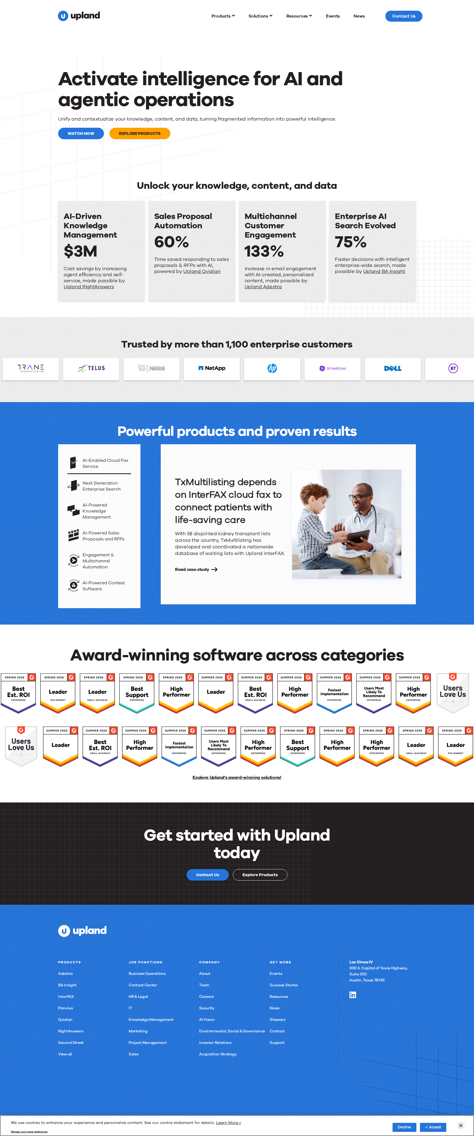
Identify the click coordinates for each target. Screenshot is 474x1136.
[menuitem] (223, 16)
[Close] (461, 1125)
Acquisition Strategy (217, 1054)
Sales (134, 1054)
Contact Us (207, 875)
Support (277, 1042)
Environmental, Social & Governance (232, 1031)
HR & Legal (138, 996)
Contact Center (143, 985)
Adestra (65, 973)
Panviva (65, 1008)
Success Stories (284, 985)
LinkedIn (352, 995)
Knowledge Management (151, 1019)
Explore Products (140, 133)
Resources (279, 996)
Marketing (138, 1031)
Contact (277, 1031)
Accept (435, 1126)
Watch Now (81, 133)
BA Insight (67, 985)
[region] (237, 1125)
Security (207, 1008)
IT (130, 1008)
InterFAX (66, 996)
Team (204, 985)
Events (276, 973)
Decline (404, 1126)
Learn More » (228, 1122)
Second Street (71, 1042)
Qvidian (65, 1019)
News (275, 1008)
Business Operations (147, 973)
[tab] (99, 464)
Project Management (148, 1042)
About (204, 973)
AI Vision (207, 1019)
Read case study (192, 569)
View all (65, 1054)
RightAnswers (70, 1031)
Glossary (278, 1019)
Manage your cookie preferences (29, 1132)
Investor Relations (215, 1042)
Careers (206, 996)
